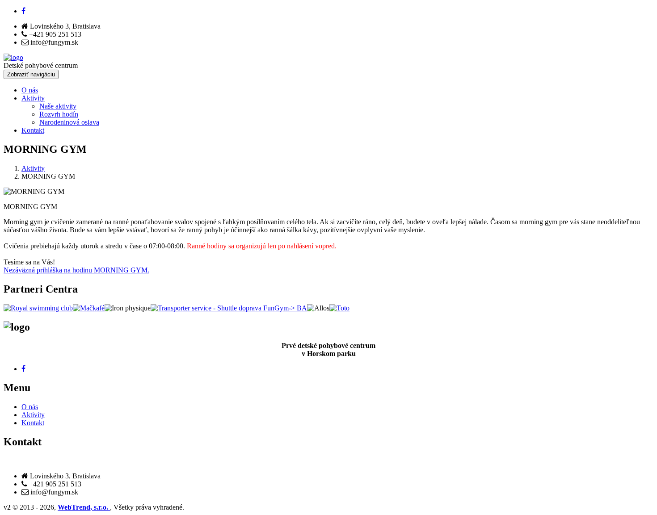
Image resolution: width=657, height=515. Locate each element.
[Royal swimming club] (38, 308)
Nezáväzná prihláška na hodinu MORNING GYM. (76, 270)
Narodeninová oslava (69, 122)
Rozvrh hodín (58, 114)
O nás (29, 90)
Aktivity (33, 98)
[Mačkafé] (89, 308)
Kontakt (32, 130)
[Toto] (339, 308)
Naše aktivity (57, 106)
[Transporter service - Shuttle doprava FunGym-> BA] (229, 308)
